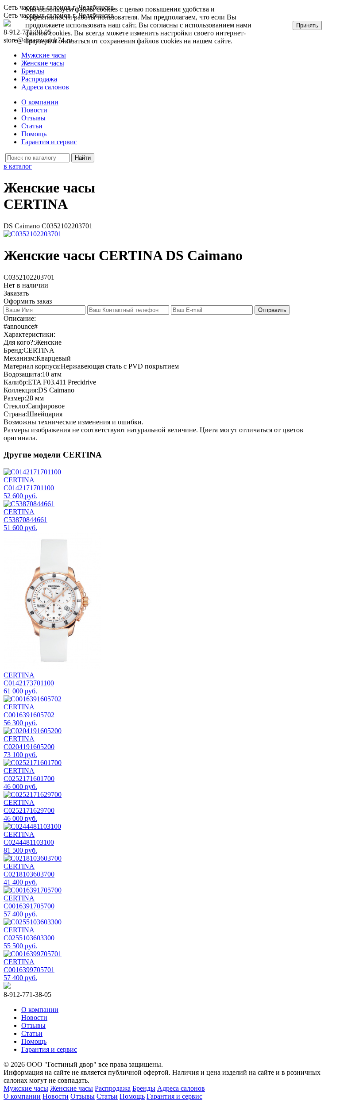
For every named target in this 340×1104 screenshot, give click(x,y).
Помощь (33, 134)
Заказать (16, 293)
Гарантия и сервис (49, 142)
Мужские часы (43, 55)
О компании (39, 102)
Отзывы (33, 118)
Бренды (32, 71)
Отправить (272, 310)
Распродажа (39, 79)
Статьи (31, 126)
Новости (34, 110)
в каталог (18, 166)
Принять (307, 25)
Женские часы (42, 63)
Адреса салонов (45, 87)
